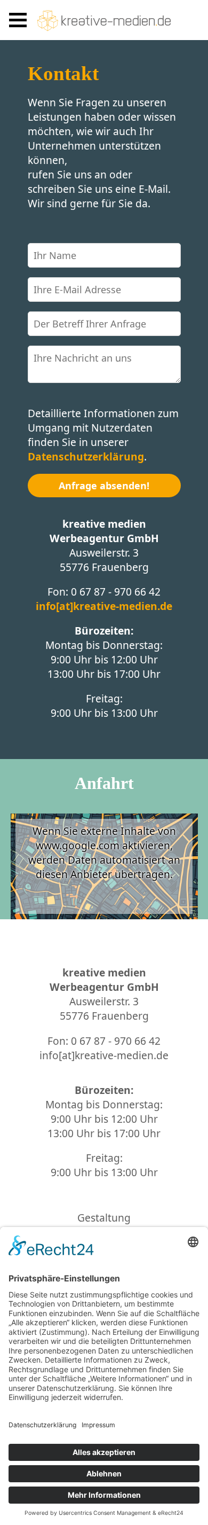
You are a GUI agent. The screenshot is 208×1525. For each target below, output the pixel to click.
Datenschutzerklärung (86, 456)
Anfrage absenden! (104, 485)
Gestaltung (104, 1217)
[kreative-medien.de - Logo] (104, 20)
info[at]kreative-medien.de (104, 606)
